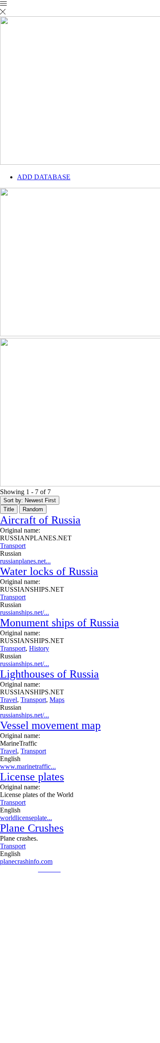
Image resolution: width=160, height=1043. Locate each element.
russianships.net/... (24, 612)
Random (33, 509)
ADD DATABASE (43, 177)
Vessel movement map (50, 725)
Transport (13, 545)
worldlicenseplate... (26, 817)
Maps (56, 699)
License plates (32, 776)
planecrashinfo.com (26, 861)
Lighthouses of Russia (49, 674)
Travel (8, 699)
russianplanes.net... (25, 561)
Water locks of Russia (49, 571)
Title (8, 509)
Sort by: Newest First (29, 500)
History (39, 648)
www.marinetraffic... (28, 766)
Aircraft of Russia (40, 520)
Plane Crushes (32, 828)
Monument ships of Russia (59, 622)
